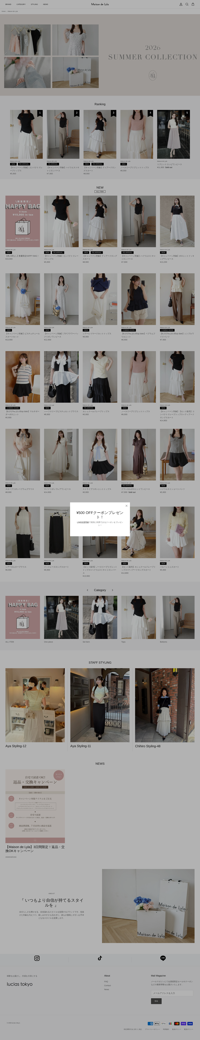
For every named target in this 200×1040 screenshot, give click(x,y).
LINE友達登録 (83, 522)
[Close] (127, 506)
